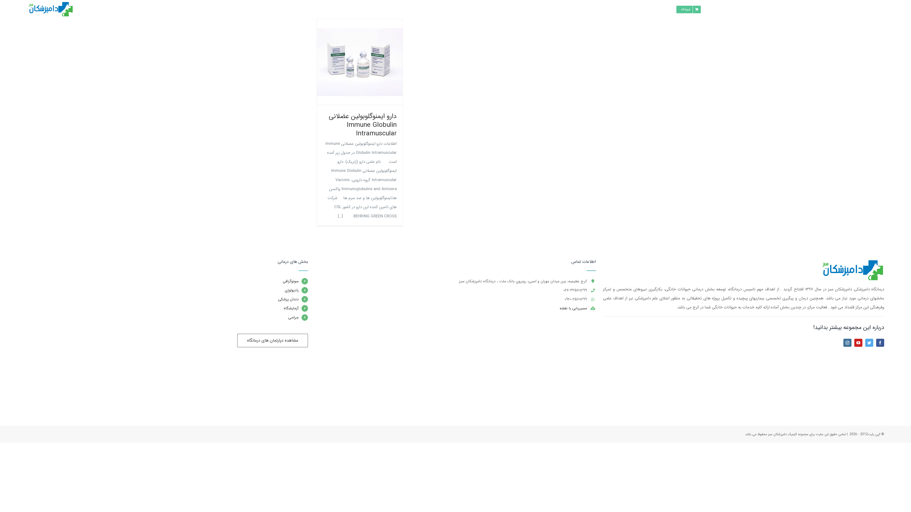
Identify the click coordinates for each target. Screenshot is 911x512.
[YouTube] (858, 343)
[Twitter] (869, 343)
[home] (852, 264)
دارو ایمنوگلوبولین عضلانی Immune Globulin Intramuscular (363, 125)
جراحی (293, 317)
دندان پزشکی (288, 299)
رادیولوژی (292, 290)
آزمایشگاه (291, 308)
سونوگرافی (291, 281)
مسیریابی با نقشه (573, 308)
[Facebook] (880, 343)
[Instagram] (847, 343)
